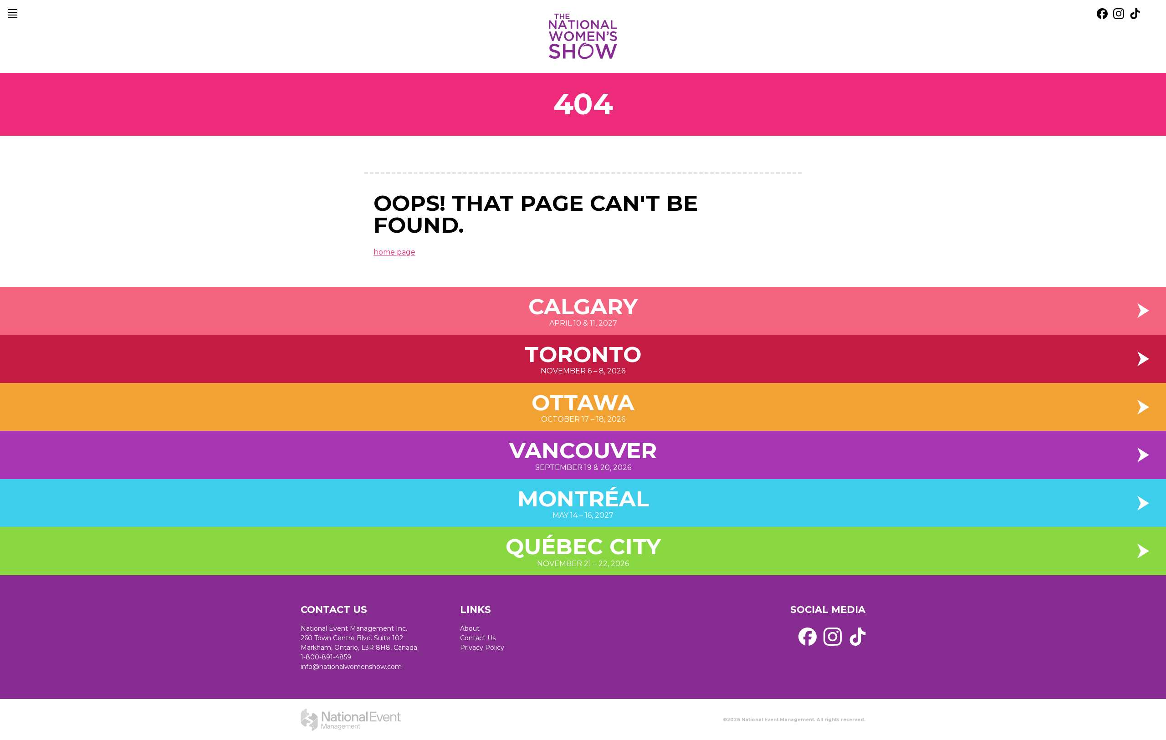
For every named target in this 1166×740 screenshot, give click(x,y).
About (470, 628)
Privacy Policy (482, 647)
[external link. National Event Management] (351, 719)
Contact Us (478, 638)
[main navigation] (13, 14)
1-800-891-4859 (326, 657)
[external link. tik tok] (1135, 14)
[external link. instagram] (1118, 14)
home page (394, 252)
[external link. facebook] (1102, 14)
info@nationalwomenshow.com (351, 667)
